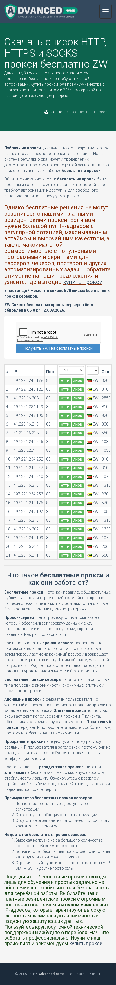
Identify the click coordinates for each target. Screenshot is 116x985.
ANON (77, 381)
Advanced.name (51, 974)
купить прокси (82, 281)
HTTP (65, 381)
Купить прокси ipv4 (48, 84)
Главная (56, 112)
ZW (95, 380)
